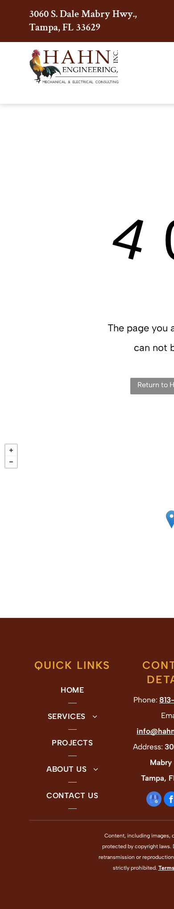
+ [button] (11, 450)
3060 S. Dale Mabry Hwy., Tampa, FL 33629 (83, 20)
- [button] (11, 462)
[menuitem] (72, 690)
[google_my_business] (154, 800)
